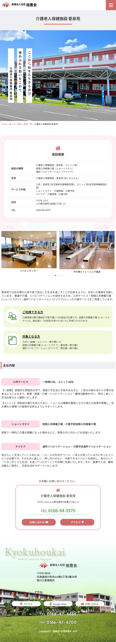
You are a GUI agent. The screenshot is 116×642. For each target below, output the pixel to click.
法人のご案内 (15, 123)
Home (4, 123)
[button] (4, 252)
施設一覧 (28, 123)
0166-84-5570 (43, 210)
